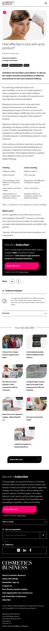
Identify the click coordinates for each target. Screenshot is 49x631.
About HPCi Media (10, 579)
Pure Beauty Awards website (14, 589)
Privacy (25, 626)
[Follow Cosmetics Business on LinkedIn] (24, 551)
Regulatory (5, 65)
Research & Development (16, 65)
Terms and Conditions (11, 626)
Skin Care (26, 65)
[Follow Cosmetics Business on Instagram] (18, 551)
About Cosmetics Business (14, 575)
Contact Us (7, 586)
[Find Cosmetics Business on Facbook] (30, 551)
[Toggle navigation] (46, 3)
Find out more (7, 522)
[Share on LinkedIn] (12, 281)
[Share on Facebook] (18, 281)
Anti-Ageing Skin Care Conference (17, 593)
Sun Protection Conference (14, 596)
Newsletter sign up (10, 582)
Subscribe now (13, 266)
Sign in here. (24, 272)
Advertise (6, 600)
